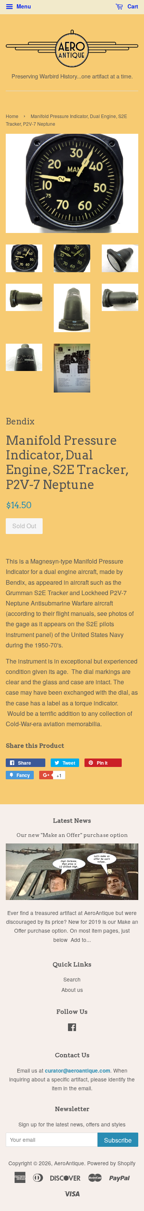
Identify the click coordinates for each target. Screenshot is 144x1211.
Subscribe (118, 1140)
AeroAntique (69, 1163)
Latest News (72, 820)
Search (72, 979)
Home (12, 116)
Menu (23, 6)
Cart (132, 6)
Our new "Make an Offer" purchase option (72, 835)
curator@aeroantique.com (77, 1070)
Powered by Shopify (111, 1163)
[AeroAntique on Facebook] (72, 1028)
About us (72, 989)
